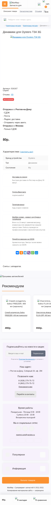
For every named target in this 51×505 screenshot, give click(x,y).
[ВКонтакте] (17, 252)
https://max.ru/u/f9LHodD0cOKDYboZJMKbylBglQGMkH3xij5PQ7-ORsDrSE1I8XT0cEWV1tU (31, 428)
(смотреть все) (26, 152)
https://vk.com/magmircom (18, 428)
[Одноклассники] (21, 252)
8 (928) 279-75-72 (26, 380)
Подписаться (38, 353)
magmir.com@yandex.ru (25, 435)
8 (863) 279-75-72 (26, 383)
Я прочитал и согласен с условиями (27, 360)
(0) (12, 94)
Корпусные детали (13, 26)
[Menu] (4, 4)
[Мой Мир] (36, 252)
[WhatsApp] (32, 252)
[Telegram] (25, 252)
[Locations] (31, 4)
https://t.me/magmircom (25, 428)
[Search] (5, 19)
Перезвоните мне (25, 387)
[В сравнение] (40, 500)
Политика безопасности (27, 359)
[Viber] (28, 252)
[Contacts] (39, 4)
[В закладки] (21, 500)
